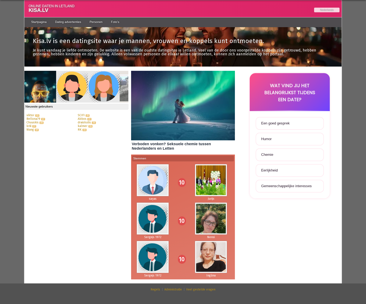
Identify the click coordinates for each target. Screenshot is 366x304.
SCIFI (81, 115)
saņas (153, 199)
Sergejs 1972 (152, 237)
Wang (30, 129)
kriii (28, 126)
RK (80, 129)
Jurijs (211, 199)
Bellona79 (33, 119)
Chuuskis (32, 122)
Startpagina (39, 22)
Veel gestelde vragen (200, 289)
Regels (155, 289)
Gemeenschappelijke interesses (286, 186)
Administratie (173, 289)
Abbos (82, 119)
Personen (96, 22)
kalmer (82, 126)
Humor (266, 139)
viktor (30, 115)
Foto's (115, 22)
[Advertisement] (290, 234)
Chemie (267, 155)
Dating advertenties (68, 22)
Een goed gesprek (275, 123)
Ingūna (211, 275)
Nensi (211, 237)
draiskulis (84, 122)
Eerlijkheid (269, 170)
